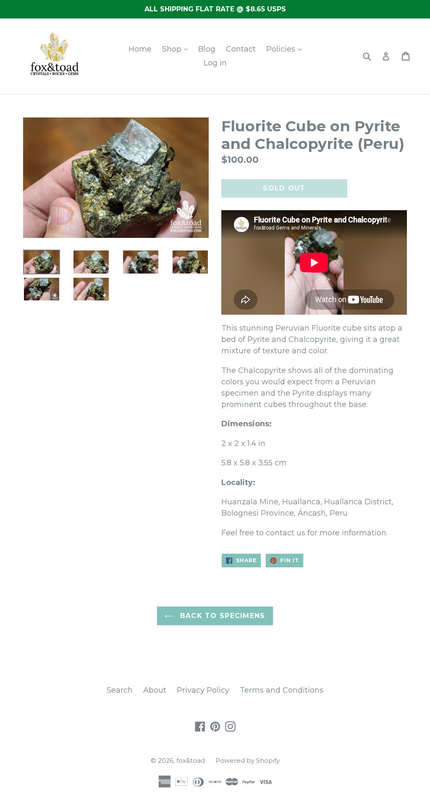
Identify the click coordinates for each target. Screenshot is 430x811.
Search (120, 690)
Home (140, 49)
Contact (241, 49)
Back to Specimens (221, 616)
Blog (206, 49)
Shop (173, 49)
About (154, 690)
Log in (215, 63)
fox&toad (190, 760)
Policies (281, 49)
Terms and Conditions (281, 690)
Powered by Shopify (247, 760)
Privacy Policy (203, 690)
